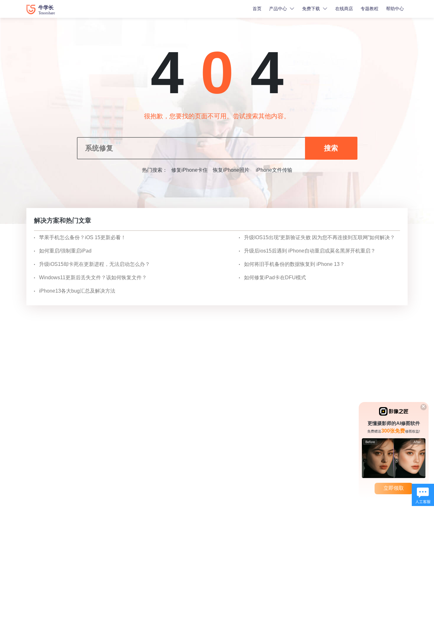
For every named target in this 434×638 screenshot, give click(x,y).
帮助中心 (395, 8)
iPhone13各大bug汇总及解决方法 (77, 291)
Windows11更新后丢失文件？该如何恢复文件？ (93, 277)
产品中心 (278, 8)
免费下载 (311, 8)
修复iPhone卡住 (189, 170)
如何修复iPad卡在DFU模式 (275, 277)
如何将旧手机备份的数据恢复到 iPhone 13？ (294, 264)
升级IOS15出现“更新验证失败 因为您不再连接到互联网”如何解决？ (319, 237)
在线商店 (344, 8)
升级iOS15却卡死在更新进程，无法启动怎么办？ (94, 264)
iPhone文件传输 (273, 170)
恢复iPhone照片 (231, 170)
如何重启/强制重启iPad (65, 250)
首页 (257, 8)
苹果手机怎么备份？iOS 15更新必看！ (82, 237)
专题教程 (369, 8)
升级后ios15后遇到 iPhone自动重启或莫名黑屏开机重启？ (310, 250)
